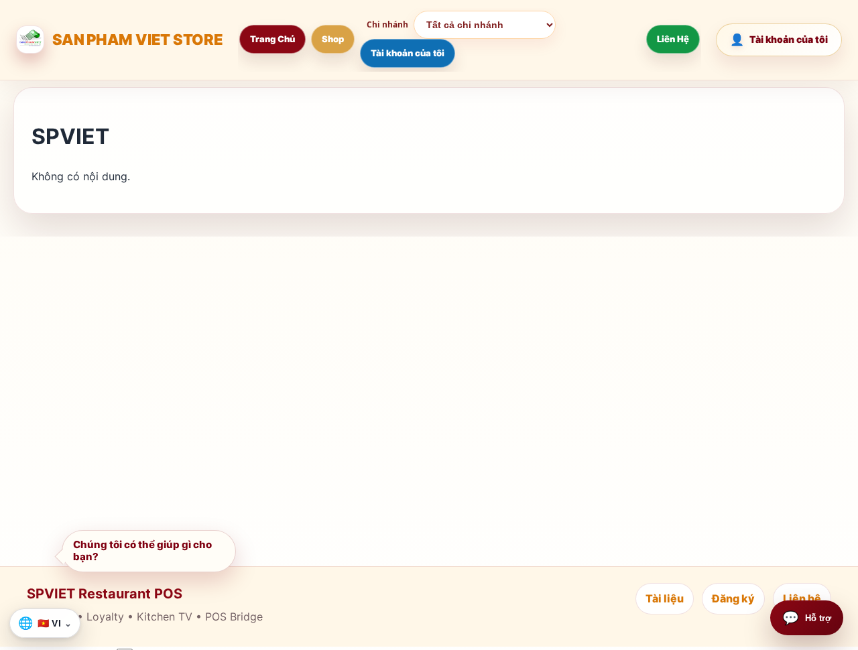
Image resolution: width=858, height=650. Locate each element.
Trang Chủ (272, 39)
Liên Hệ (673, 39)
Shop (333, 39)
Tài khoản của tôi (407, 53)
